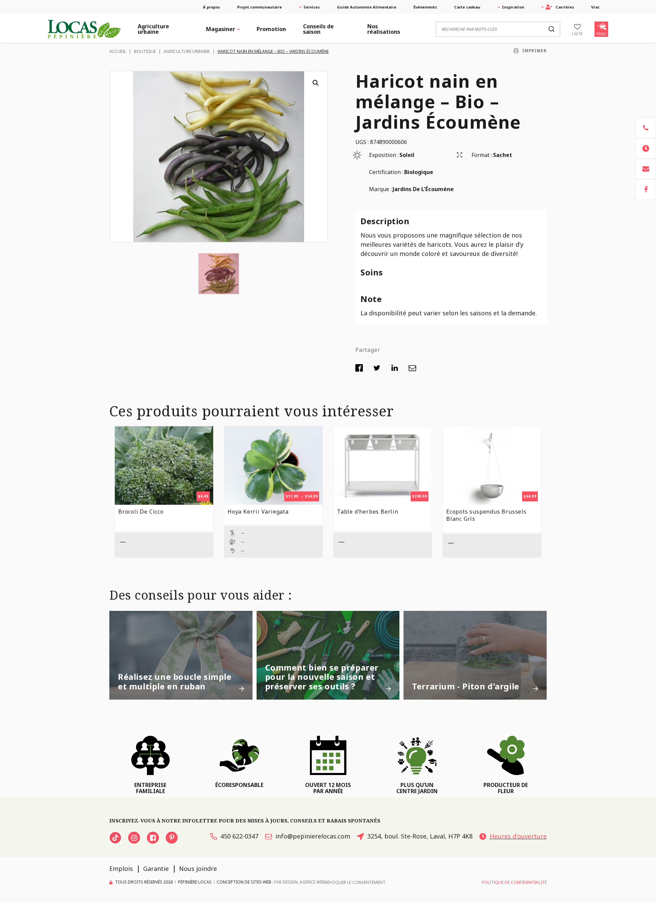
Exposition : (383, 155)
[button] (316, 83)
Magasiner (220, 29)
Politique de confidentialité (514, 882)
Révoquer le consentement (355, 882)
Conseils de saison (318, 29)
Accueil (117, 51)
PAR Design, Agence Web (299, 882)
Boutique (145, 51)
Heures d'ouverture (518, 836)
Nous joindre (198, 868)
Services (311, 7)
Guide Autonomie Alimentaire (366, 7)
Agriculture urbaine (153, 29)
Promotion (271, 29)
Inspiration (513, 7)
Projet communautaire (259, 7)
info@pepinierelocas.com (312, 836)
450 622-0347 (239, 836)
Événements (425, 7)
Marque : (380, 189)
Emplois (121, 868)
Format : (482, 155)
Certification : (386, 172)
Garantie (156, 868)
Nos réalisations (383, 29)
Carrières (565, 7)
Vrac (595, 7)
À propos (211, 7)
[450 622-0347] (646, 128)
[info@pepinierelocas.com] (646, 169)
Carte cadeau (467, 7)
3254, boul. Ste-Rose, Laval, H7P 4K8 (420, 836)
